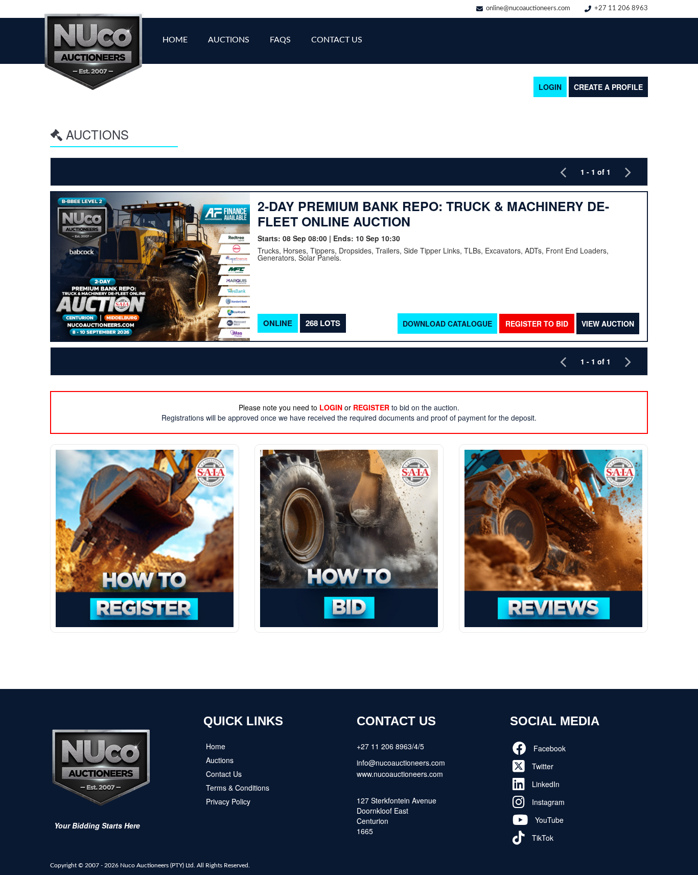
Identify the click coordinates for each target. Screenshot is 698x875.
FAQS (280, 40)
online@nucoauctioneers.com (528, 8)
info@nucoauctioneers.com (401, 762)
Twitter (541, 766)
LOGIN (550, 87)
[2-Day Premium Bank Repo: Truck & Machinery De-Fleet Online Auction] (150, 266)
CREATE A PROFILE (608, 87)
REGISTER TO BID (536, 323)
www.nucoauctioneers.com (400, 774)
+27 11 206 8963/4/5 (390, 746)
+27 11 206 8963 (621, 8)
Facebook (548, 748)
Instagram (547, 802)
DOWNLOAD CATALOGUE (447, 323)
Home (175, 40)
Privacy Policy (228, 801)
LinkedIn (545, 784)
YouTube (548, 820)
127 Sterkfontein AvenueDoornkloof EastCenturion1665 (396, 815)
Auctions (228, 40)
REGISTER (371, 407)
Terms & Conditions (237, 787)
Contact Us (336, 40)
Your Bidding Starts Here (97, 825)
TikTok (541, 838)
